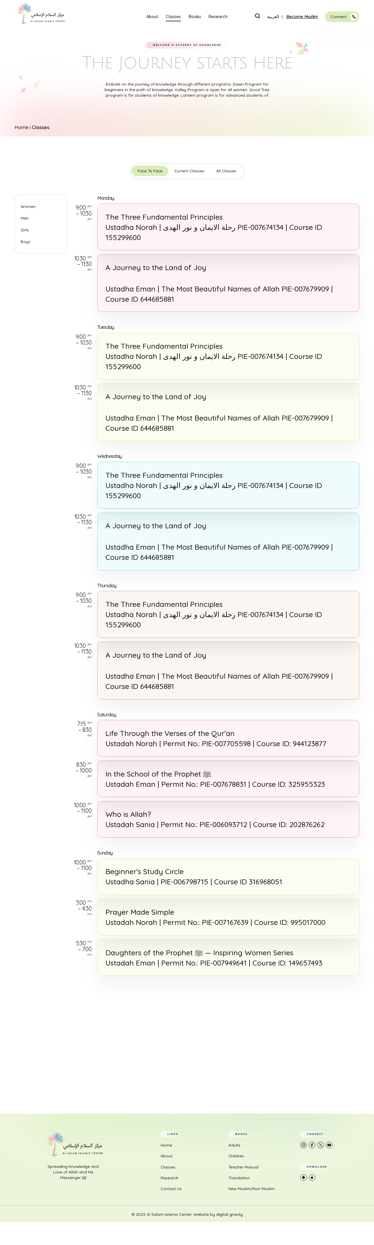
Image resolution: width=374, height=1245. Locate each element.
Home (22, 127)
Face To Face (150, 171)
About (152, 17)
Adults (234, 1145)
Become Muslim (302, 17)
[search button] (257, 15)
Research (218, 17)
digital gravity (229, 1214)
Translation (239, 1177)
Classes (173, 17)
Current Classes (189, 171)
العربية (273, 17)
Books (195, 17)
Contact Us (171, 1188)
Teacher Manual (243, 1167)
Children (236, 1156)
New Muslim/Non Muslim (251, 1188)
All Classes (226, 171)
